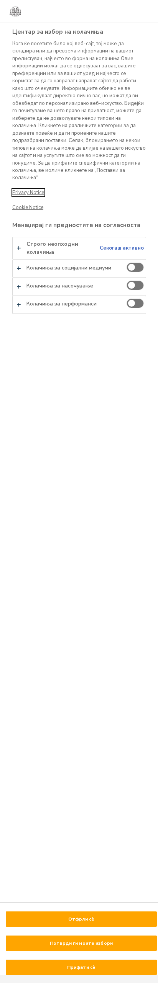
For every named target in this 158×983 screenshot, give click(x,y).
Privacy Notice (28, 192)
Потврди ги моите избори (81, 943)
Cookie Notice (27, 207)
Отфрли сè (81, 919)
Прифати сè (81, 967)
